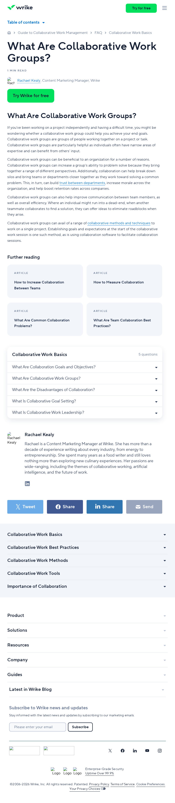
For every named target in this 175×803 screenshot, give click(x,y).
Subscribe (80, 727)
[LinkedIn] (135, 751)
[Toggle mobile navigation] (164, 8)
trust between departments (82, 183)
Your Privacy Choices (84, 789)
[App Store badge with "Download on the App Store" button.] (24, 750)
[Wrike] (21, 8)
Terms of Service (123, 784)
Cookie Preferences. (150, 784)
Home (9, 32)
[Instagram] (160, 751)
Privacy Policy (99, 784)
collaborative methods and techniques (119, 223)
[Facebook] (123, 751)
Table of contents (23, 22)
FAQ (98, 32)
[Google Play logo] (59, 750)
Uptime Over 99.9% (99, 773)
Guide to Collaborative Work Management (53, 32)
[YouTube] (147, 751)
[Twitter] (110, 751)
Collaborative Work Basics (130, 32)
